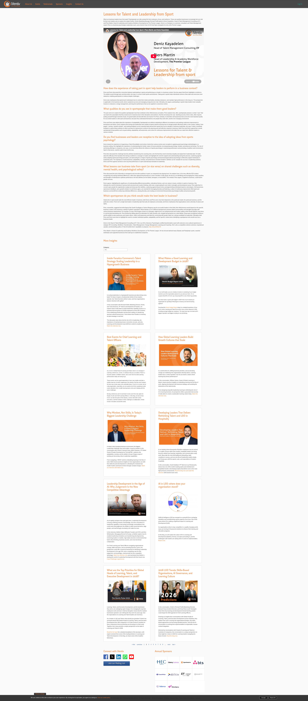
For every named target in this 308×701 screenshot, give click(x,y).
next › (169, 644)
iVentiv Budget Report (171, 307)
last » (173, 644)
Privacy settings (40, 694)
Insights (69, 4)
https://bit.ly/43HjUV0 (155, 227)
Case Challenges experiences (115, 559)
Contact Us (79, 4)
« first (133, 644)
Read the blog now (172, 636)
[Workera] (173, 687)
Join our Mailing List (116, 663)
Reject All (273, 697)
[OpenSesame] (186, 663)
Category (106, 247)
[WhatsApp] (127, 656)
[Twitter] (114, 656)
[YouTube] (133, 656)
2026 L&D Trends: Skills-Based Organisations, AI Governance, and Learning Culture (175, 573)
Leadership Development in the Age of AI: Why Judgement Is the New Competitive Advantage (126, 487)
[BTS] (198, 663)
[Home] (12, 4)
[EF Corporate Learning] (186, 675)
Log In (300, 4)
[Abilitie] (173, 675)
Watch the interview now (114, 326)
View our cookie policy (103, 697)
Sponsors (59, 4)
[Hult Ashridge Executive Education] (198, 676)
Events (37, 4)
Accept (263, 697)
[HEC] (161, 664)
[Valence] (161, 687)
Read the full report (112, 632)
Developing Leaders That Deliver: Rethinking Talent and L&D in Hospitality (174, 416)
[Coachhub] (161, 675)
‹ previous (139, 644)
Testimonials (47, 4)
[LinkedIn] (121, 656)
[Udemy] (173, 663)
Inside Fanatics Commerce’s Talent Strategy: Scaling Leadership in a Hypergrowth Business (124, 261)
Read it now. (161, 540)
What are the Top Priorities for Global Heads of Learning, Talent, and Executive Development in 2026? (125, 573)
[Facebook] (108, 656)
